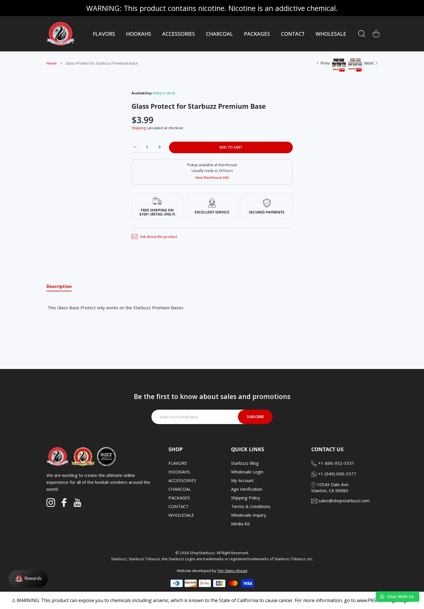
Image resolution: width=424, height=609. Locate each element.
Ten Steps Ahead (232, 570)
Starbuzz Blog (245, 463)
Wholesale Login (247, 472)
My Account (242, 480)
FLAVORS (177, 463)
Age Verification (246, 489)
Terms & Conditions (251, 506)
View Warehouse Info (212, 177)
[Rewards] (28, 578)
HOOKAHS (179, 472)
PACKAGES (179, 498)
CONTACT (178, 506)
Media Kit (240, 523)
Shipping (139, 128)
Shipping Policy (245, 498)
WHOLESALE (181, 515)
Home (51, 63)
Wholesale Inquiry (248, 515)
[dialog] (361, 33)
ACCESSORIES (182, 480)
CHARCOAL (179, 489)
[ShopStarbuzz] (60, 34)
